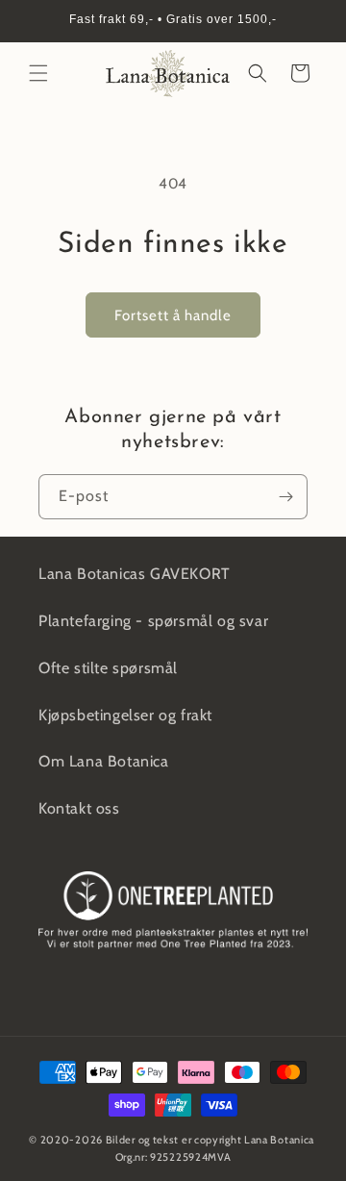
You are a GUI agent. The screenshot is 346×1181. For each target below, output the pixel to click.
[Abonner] (285, 496)
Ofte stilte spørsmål (108, 668)
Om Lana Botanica (103, 761)
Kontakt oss (79, 808)
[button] (38, 73)
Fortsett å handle (173, 315)
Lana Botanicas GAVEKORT (134, 574)
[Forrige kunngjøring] (35, 21)
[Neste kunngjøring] (310, 21)
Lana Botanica (279, 1139)
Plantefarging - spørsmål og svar (153, 621)
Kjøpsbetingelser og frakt (125, 715)
